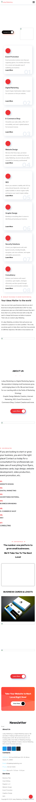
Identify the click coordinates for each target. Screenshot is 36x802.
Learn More (9, 70)
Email (2, 726)
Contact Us (6, 32)
